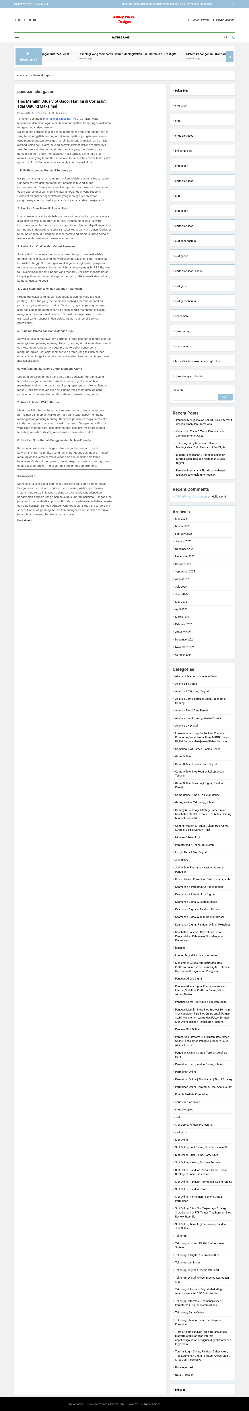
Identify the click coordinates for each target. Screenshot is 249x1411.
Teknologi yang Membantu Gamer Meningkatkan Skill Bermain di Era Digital (93, 54)
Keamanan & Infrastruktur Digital (195, 894)
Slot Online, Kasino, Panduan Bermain (198, 1162)
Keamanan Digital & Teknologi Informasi (199, 917)
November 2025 (184, 556)
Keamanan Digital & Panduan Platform (198, 909)
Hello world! (219, 496)
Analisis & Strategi (186, 683)
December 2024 (184, 639)
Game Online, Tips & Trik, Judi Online (197, 795)
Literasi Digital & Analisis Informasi (196, 955)
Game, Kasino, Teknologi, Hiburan (195, 802)
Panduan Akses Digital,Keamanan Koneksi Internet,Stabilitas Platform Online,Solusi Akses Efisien (200, 990)
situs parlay (182, 331)
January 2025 (183, 632)
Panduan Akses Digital (189, 978)
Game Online (183, 756)
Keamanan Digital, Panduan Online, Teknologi (202, 924)
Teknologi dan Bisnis (188, 1262)
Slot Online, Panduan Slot (190, 1189)
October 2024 (183, 654)
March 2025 (182, 617)
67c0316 (25, 113)
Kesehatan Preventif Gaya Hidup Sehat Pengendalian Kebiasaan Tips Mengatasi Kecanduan (199, 936)
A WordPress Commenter (191, 496)
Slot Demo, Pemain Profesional (194, 1124)
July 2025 (181, 586)
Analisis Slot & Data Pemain (192, 710)
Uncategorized (184, 1367)
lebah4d (180, 947)
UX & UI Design (184, 1375)
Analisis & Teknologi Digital (192, 691)
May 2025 (181, 601)
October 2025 (183, 564)
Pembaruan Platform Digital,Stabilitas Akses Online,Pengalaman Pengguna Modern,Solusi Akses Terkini (202, 1041)
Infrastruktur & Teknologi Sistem (195, 845)
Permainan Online (186, 1071)
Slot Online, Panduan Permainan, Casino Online (203, 1181)
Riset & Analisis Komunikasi (192, 1094)
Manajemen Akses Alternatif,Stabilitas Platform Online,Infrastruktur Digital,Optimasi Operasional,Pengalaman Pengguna (202, 967)
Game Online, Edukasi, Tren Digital (196, 764)
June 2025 (181, 594)
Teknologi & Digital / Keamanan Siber (197, 1255)
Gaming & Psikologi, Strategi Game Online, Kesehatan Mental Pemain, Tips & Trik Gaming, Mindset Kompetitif (203, 814)
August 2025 (182, 579)
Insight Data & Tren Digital (191, 852)
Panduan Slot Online (187, 1029)
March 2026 (182, 526)
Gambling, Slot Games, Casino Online (197, 749)
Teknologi (181, 1235)
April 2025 (181, 609)
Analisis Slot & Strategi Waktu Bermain (198, 718)
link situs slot (183, 150)
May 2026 (181, 518)
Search (178, 390)
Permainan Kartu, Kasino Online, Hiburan (199, 1064)
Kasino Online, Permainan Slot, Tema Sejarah (202, 879)
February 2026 (183, 533)
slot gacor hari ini (186, 241)
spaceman (181, 316)
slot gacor (181, 105)
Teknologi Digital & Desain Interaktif (197, 1270)
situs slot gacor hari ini (61, 118)
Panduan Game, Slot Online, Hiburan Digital (201, 1002)
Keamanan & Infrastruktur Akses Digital (199, 887)
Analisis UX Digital (186, 725)
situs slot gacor (184, 135)
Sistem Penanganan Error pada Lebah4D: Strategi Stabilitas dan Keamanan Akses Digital (158, 4)
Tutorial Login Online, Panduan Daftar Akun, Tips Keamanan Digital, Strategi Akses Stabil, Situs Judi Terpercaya (202, 1355)
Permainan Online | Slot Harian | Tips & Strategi (203, 1079)
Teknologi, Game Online (189, 1312)
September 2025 (185, 571)
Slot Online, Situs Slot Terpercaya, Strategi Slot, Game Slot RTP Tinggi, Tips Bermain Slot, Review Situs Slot (203, 1212)
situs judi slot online (187, 1102)
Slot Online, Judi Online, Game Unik (196, 1155)
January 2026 (183, 541)
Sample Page (120, 37)
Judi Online (182, 860)
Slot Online (181, 1139)
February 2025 (183, 624)
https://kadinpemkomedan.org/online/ (198, 361)
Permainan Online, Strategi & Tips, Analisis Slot (203, 1087)
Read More (23, 520)
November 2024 (184, 647)
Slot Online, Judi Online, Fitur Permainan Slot (202, 1147)
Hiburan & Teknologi (187, 837)
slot (177, 120)
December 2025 (184, 549)
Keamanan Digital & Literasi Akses (196, 901)
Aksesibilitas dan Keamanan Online (196, 676)
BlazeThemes (152, 1404)
